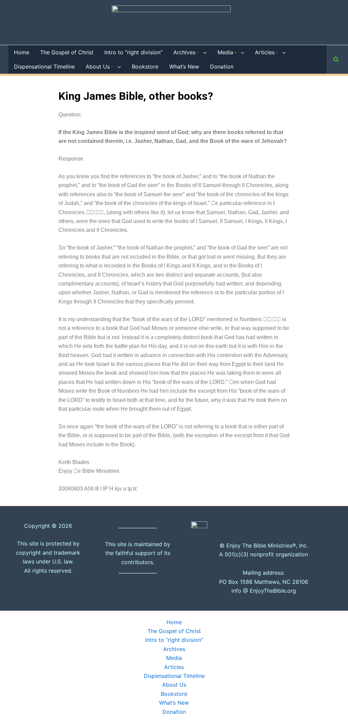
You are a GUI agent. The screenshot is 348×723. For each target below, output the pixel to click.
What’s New (174, 702)
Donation (174, 711)
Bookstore (174, 693)
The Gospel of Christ (174, 631)
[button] (203, 52)
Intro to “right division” (174, 639)
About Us (174, 684)
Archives (174, 649)
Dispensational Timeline (174, 675)
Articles (174, 667)
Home (174, 622)
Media (174, 657)
